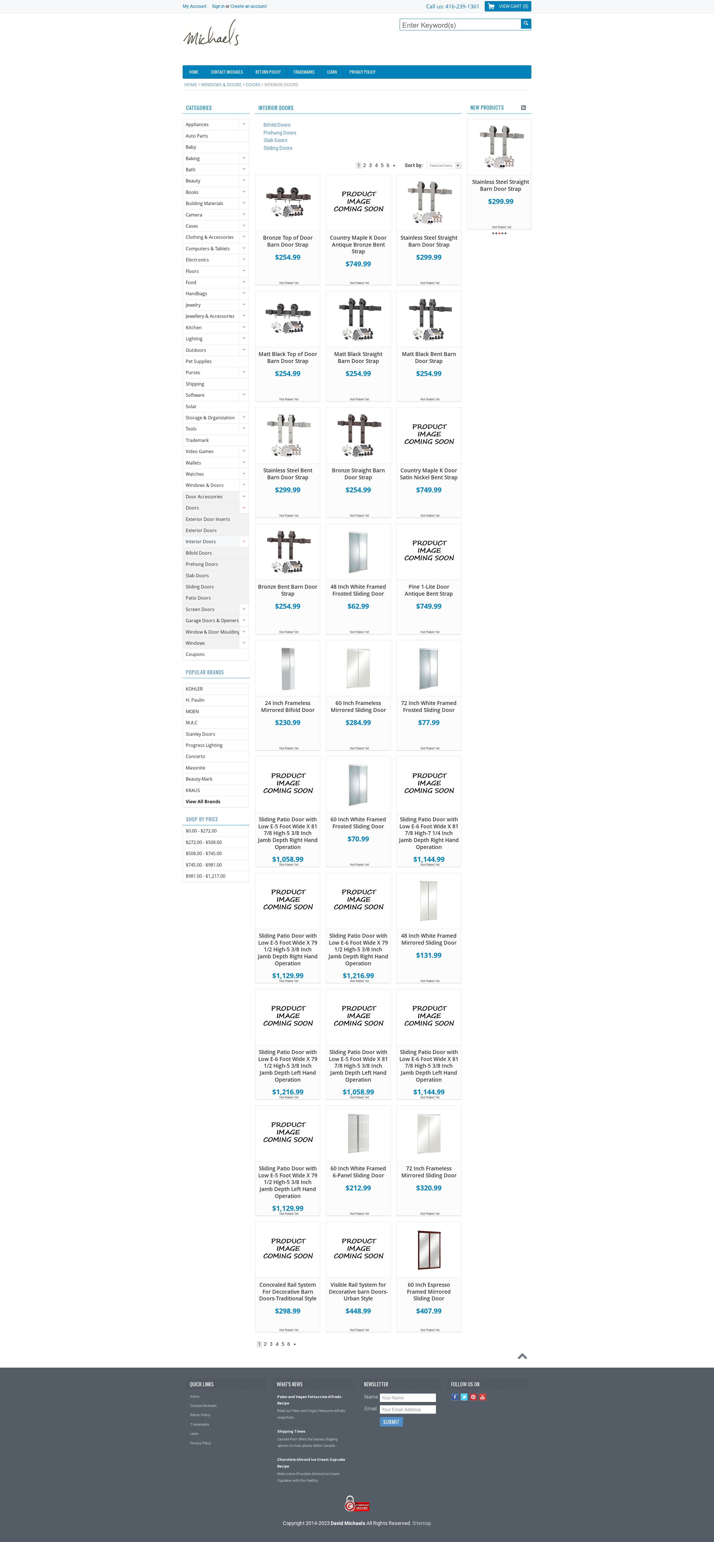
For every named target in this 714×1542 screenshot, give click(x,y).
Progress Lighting (204, 745)
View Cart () (513, 6)
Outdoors (196, 350)
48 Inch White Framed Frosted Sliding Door (358, 590)
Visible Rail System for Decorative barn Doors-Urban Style (358, 1291)
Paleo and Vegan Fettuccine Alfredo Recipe (309, 1400)
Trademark (197, 440)
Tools (191, 429)
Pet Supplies (199, 361)
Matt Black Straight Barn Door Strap (358, 357)
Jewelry (193, 305)
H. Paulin (195, 700)
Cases (192, 226)
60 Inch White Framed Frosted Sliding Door (358, 823)
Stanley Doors (200, 734)
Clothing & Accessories (210, 237)
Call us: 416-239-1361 (452, 6)
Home (190, 84)
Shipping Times (291, 1431)
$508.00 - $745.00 (204, 853)
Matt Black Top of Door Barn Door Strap (288, 357)
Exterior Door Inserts (208, 519)
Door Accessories (204, 497)
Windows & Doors (221, 84)
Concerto (195, 756)
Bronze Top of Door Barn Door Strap (288, 241)
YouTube (482, 1397)
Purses (193, 372)
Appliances (197, 124)
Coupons (195, 654)
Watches (195, 474)
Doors (253, 84)
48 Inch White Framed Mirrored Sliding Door (429, 939)
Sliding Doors (200, 587)
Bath (191, 170)
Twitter (464, 1397)
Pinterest (473, 1397)
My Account (195, 6)
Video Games (200, 451)
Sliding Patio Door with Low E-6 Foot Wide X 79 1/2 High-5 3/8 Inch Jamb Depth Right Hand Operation (358, 949)
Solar (191, 406)
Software (195, 395)
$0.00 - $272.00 (201, 831)
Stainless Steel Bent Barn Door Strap (287, 474)
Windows (195, 643)
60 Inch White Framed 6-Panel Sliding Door (358, 1172)
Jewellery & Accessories (210, 316)
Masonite (195, 768)
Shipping (195, 384)
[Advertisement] (429, 49)
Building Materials (204, 203)
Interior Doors (201, 541)
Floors (192, 271)
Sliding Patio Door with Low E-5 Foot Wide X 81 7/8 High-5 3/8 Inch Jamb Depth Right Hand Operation (288, 833)
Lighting (194, 339)
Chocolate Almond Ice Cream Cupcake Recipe (311, 1462)
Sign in (218, 6)
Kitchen (194, 327)
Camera (194, 215)
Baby (191, 147)
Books (192, 192)
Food (191, 282)
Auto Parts (197, 136)
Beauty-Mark (199, 779)
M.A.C (191, 723)
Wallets (193, 463)
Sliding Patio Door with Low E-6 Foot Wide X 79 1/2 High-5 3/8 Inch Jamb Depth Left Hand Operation (287, 1065)
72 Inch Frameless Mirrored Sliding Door (429, 1172)
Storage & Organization (210, 418)
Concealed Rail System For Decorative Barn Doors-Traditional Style (288, 1291)
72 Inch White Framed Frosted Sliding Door (429, 706)
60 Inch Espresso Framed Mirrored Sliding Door (429, 1291)
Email (371, 1408)
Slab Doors (197, 575)
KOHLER (194, 689)
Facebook (455, 1397)
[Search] (526, 24)
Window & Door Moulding (213, 632)
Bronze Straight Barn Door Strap (358, 474)
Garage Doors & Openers (212, 620)
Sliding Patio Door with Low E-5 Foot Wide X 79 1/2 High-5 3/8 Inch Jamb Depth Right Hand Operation (288, 949)
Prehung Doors (202, 564)
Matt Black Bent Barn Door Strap (429, 357)
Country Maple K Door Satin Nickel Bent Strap (429, 474)
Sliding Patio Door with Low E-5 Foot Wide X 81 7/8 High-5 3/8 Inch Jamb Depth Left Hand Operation (358, 1065)
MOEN (192, 711)
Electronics (197, 260)
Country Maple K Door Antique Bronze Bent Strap (358, 244)
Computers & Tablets (208, 249)
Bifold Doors (199, 553)
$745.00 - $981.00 (204, 865)
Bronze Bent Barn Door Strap (287, 590)
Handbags (196, 293)
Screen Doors (200, 609)
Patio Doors (198, 598)
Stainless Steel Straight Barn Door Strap (429, 241)
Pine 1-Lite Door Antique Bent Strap (429, 590)
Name (371, 1397)
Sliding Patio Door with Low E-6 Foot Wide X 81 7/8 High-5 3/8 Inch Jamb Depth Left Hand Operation (429, 1065)
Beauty (193, 181)
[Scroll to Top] (524, 1357)
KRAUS (193, 790)
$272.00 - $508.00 (204, 842)
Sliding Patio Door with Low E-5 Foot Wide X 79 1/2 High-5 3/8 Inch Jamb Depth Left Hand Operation (287, 1182)
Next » (394, 165)
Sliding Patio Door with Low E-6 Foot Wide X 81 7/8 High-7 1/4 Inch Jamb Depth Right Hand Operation (429, 833)
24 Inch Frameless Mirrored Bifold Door (288, 706)
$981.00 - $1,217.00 (205, 876)
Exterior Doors (201, 530)
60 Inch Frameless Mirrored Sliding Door (358, 706)
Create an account (249, 6)
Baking (193, 158)
